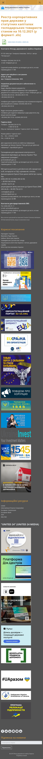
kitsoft (25, 755)
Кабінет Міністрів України (10, 238)
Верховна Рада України (9, 236)
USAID (3, 506)
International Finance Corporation (12, 508)
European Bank (6, 512)
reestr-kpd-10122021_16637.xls (18, 42)
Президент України (7, 234)
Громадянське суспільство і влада (12, 240)
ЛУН (2, 515)
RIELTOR (4, 517)
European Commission (8, 510)
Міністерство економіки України (12, 247)
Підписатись (6, 748)
